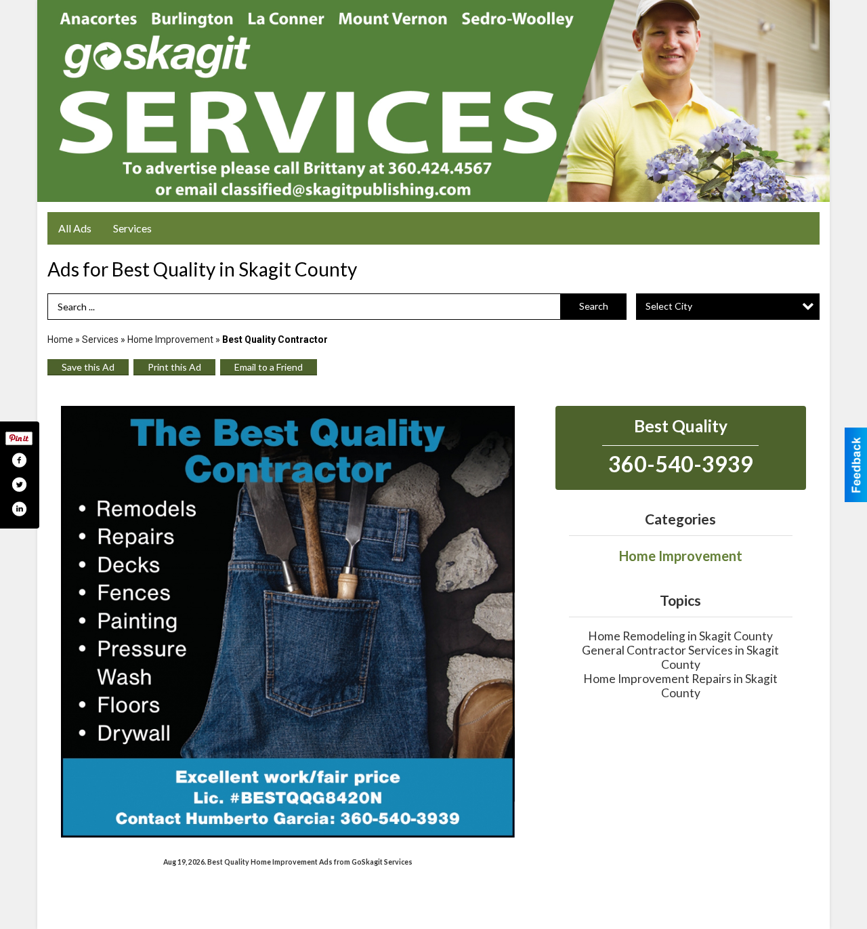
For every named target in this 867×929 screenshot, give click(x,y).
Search (593, 306)
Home (60, 339)
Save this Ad (88, 367)
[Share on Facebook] (19, 460)
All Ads (74, 228)
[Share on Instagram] (19, 508)
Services (132, 228)
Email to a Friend (268, 367)
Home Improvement (170, 339)
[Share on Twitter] (19, 484)
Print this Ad (174, 367)
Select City (669, 306)
